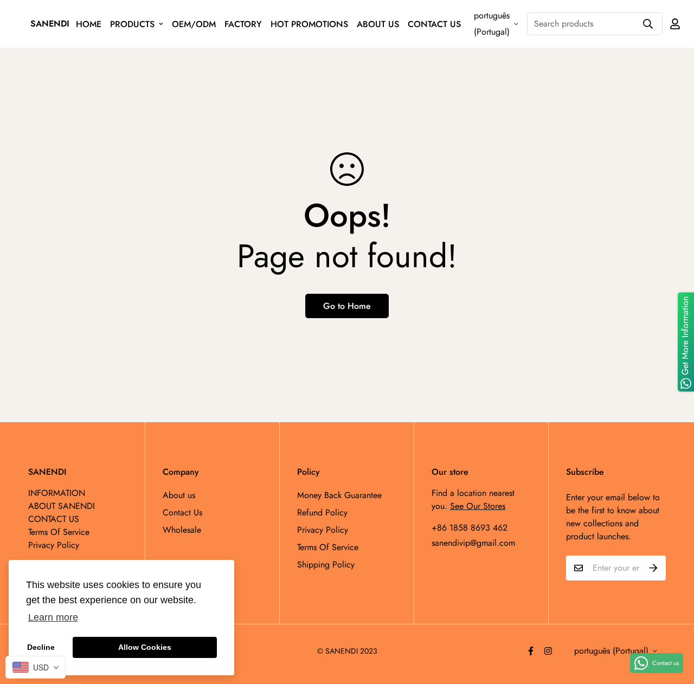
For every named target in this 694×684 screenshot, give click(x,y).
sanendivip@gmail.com (473, 543)
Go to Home (347, 306)
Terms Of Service (327, 547)
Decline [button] (41, 647)
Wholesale (182, 530)
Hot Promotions (309, 24)
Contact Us (182, 512)
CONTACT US (434, 24)
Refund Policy (322, 512)
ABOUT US (378, 24)
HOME (88, 24)
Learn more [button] (53, 617)
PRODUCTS (132, 24)
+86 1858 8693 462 (469, 527)
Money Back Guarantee (339, 495)
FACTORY (243, 24)
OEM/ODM (194, 24)
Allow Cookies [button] (144, 647)
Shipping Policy (326, 564)
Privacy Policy (322, 530)
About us (179, 495)
